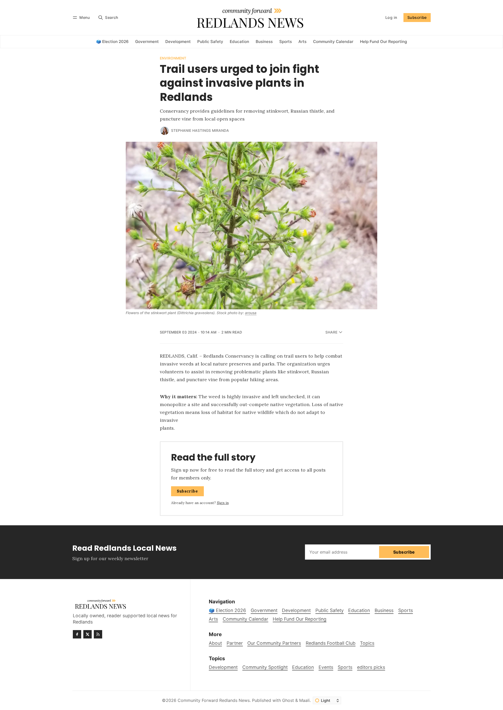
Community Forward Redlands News (214, 700)
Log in (391, 17)
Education (303, 667)
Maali (304, 700)
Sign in (223, 502)
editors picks (371, 667)
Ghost (288, 700)
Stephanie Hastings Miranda (200, 130)
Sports (345, 667)
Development (223, 667)
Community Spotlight (265, 667)
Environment (173, 58)
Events (326, 667)
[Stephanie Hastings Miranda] (164, 130)
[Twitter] (87, 634)
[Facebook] (77, 634)
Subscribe (417, 17)
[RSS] (98, 634)
